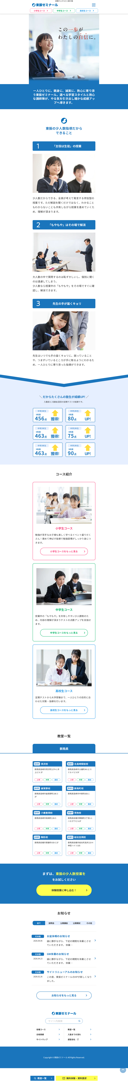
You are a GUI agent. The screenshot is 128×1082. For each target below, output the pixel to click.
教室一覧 (71, 1029)
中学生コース (62, 10)
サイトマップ (42, 1039)
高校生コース (85, 10)
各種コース (41, 1029)
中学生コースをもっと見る (64, 632)
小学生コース (39, 10)
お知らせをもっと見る (64, 995)
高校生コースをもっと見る (64, 710)
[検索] (79, 1020)
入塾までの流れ (74, 1034)
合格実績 (40, 1034)
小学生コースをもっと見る (64, 551)
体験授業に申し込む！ (64, 890)
